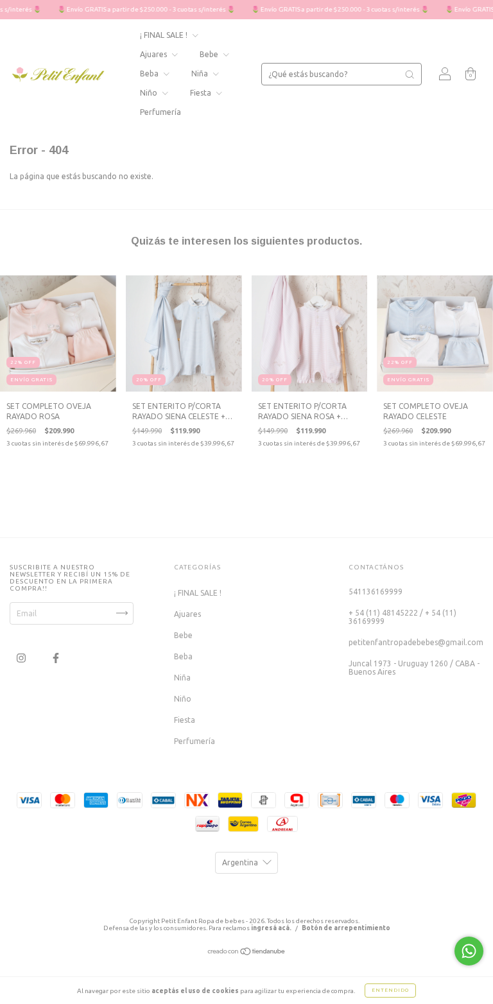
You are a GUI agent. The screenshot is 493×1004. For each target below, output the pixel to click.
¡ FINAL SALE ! (164, 35)
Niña (200, 73)
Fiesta (201, 93)
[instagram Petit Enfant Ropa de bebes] (22, 657)
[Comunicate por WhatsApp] (468, 951)
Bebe (210, 54)
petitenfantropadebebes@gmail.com (416, 642)
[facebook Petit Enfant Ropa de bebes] (55, 657)
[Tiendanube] (247, 953)
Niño (149, 93)
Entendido (390, 990)
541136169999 (375, 591)
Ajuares (154, 54)
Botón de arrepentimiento (346, 927)
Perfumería (160, 112)
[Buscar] (409, 74)
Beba (150, 73)
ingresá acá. (271, 927)
